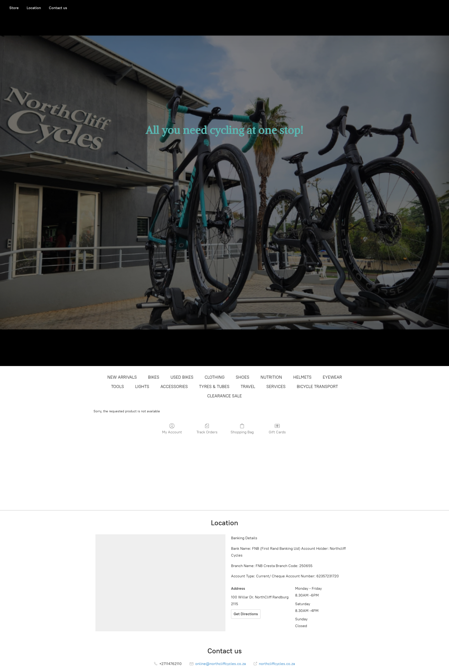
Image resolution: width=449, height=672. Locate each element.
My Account (172, 432)
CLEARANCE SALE (224, 396)
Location (34, 8)
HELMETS (302, 377)
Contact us (58, 8)
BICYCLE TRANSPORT (317, 386)
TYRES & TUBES (214, 386)
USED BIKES (181, 377)
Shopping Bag (242, 432)
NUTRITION (271, 377)
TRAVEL (248, 386)
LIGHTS (142, 386)
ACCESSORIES (174, 386)
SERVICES (276, 386)
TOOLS (117, 386)
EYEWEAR (332, 377)
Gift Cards (277, 432)
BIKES (153, 377)
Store (14, 8)
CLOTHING (214, 377)
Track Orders (206, 432)
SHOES (242, 377)
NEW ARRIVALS (122, 377)
